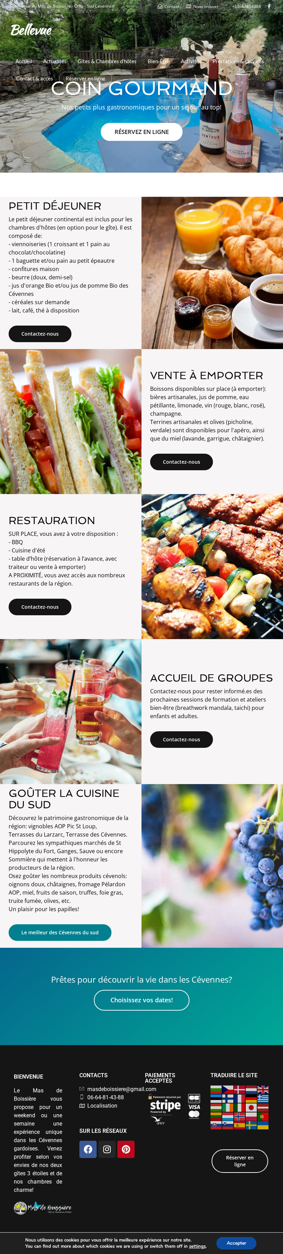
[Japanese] (251, 1107)
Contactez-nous (40, 333)
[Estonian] (216, 1098)
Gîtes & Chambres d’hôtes (107, 61)
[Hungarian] (216, 1107)
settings (197, 1246)
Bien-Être (159, 61)
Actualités (55, 61)
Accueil (24, 61)
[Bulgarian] (216, 1089)
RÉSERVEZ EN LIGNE (142, 132)
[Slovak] (216, 1125)
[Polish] (251, 1116)
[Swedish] (251, 1125)
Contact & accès (34, 78)
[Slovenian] (228, 1125)
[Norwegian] (240, 1116)
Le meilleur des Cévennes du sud (60, 932)
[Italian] (240, 1107)
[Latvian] (263, 1107)
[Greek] (263, 1098)
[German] (251, 1098)
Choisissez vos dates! (141, 1000)
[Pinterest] (126, 1149)
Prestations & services (238, 61)
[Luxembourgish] (228, 1116)
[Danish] (240, 1089)
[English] (263, 1089)
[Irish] (228, 1107)
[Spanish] (240, 1125)
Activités (191, 61)
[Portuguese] (263, 1116)
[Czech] (228, 1089)
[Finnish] (228, 1098)
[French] (240, 1098)
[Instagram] (107, 1149)
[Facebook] (88, 1149)
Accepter (236, 1243)
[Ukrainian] (263, 1125)
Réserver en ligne (85, 78)
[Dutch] (251, 1089)
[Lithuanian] (216, 1116)
